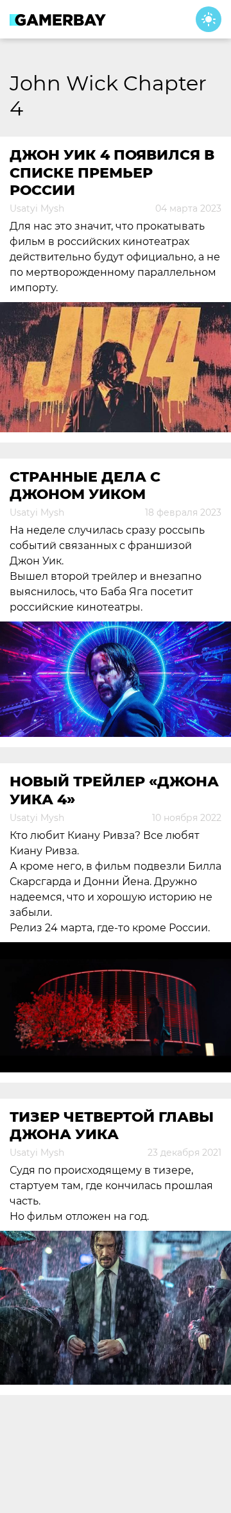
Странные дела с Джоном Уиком (85, 485)
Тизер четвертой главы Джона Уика (112, 1125)
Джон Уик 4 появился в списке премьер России (112, 172)
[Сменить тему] (208, 19)
